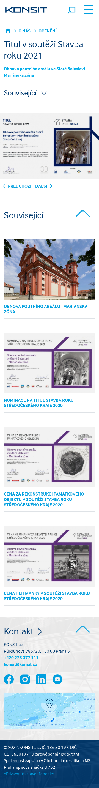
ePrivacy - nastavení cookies (29, 773)
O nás (24, 31)
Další (41, 186)
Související (21, 92)
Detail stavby (50, 269)
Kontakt (19, 631)
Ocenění (47, 31)
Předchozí (19, 186)
